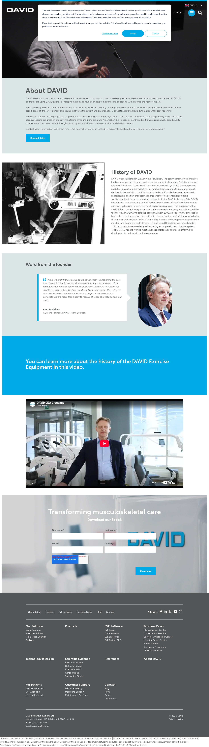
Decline (156, 33)
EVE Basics (109, 630)
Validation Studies (74, 662)
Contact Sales (37, 138)
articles (133, 189)
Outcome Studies (74, 666)
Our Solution (34, 612)
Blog (99, 612)
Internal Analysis (73, 669)
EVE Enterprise (111, 636)
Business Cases (84, 612)
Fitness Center (151, 643)
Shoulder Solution (35, 633)
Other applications (153, 650)
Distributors (110, 698)
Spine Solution (33, 630)
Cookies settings (110, 33)
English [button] (194, 5)
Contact (178, 12)
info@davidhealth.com (37, 726)
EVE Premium (111, 633)
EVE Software (65, 612)
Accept (133, 33)
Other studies (72, 672)
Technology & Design (40, 659)
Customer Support (77, 684)
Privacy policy (176, 719)
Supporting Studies (74, 676)
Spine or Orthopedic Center (158, 636)
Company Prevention (155, 647)
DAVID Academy (73, 688)
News (107, 691)
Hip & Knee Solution (36, 636)
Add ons (30, 640)
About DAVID (153, 659)
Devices (50, 612)
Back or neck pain (35, 688)
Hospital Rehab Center (155, 640)
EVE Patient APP (112, 640)
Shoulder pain (33, 691)
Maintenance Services (76, 695)
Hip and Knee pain (35, 695)
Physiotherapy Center (155, 630)
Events (107, 695)
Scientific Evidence (77, 659)
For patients (34, 684)
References (111, 659)
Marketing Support (74, 691)
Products (71, 626)
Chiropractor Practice (155, 633)
